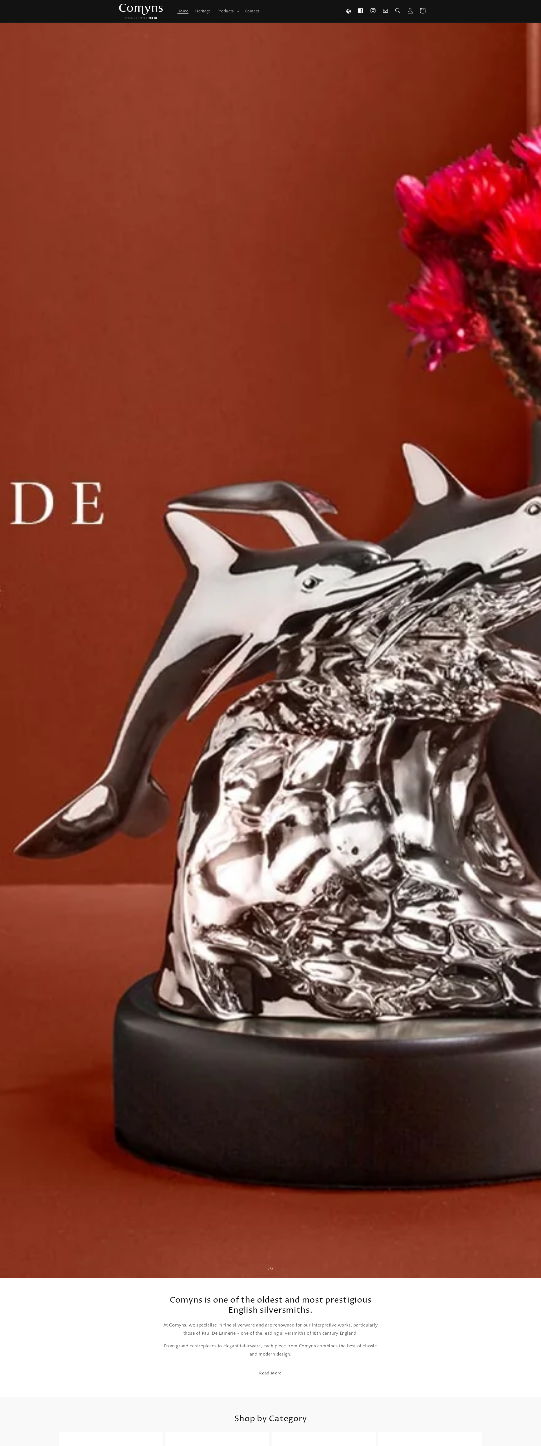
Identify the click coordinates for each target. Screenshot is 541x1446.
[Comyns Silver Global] (348, 11)
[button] (227, 11)
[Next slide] (283, 1269)
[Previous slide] (258, 1269)
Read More (270, 1373)
